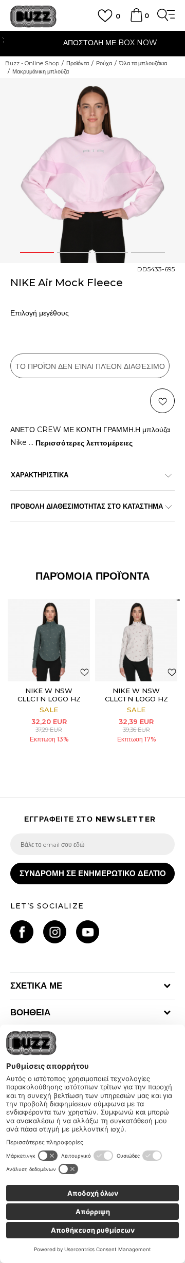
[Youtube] (87, 931)
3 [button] (111, 252)
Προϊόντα (77, 63)
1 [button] (37, 252)
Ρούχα (104, 63)
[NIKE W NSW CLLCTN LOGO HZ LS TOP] (49, 640)
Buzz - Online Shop (32, 63)
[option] (92, 43)
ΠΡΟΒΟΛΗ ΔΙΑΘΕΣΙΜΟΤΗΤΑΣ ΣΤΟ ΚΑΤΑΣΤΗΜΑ (87, 506)
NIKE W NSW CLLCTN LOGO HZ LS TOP (49, 698)
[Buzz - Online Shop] (33, 16)
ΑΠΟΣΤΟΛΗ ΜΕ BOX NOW (93, 42)
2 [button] (74, 252)
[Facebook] (21, 931)
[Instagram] (54, 931)
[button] (162, 400)
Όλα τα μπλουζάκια (143, 63)
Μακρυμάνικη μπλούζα (40, 71)
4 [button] (148, 252)
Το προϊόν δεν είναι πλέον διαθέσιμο (90, 366)
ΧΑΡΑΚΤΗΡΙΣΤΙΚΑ (39, 475)
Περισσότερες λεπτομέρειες (84, 443)
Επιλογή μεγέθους (39, 313)
